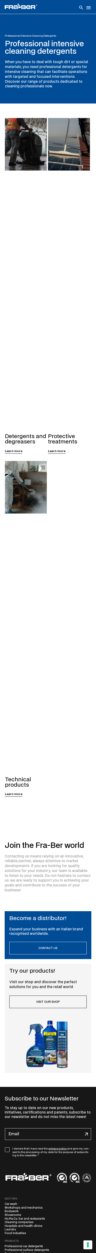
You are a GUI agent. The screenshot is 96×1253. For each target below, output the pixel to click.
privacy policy (57, 1148)
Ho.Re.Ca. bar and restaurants (25, 1218)
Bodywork (12, 1211)
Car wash (11, 1204)
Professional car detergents (24, 1246)
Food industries (15, 1233)
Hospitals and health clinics (23, 1225)
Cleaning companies (19, 1222)
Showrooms (13, 1215)
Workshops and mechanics (24, 1207)
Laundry (10, 1229)
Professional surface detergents (27, 1250)
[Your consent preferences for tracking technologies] (87, 1244)
